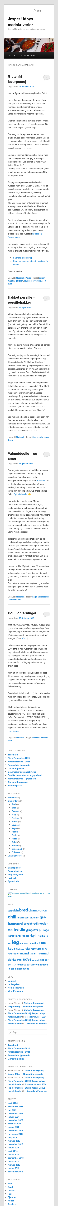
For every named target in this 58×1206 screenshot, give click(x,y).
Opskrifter (13, 800)
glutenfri (19, 280)
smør (19, 959)
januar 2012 (13, 1168)
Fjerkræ (15, 818)
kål (43, 935)
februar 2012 (14, 1164)
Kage (14, 828)
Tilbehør (16, 852)
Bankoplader (14, 867)
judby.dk (12, 877)
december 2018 (15, 1144)
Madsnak (20, 277)
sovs (46, 437)
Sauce (15, 845)
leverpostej (38, 280)
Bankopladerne (15, 871)
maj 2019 (12, 1137)
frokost (25, 917)
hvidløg (21, 929)
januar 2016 (13, 1147)
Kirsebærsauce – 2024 (19, 761)
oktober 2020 (14, 1123)
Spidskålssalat (21, 494)
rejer (27, 948)
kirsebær (25, 936)
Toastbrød (13, 754)
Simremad (17, 848)
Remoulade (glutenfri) (18, 764)
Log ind (12, 980)
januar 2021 (13, 1116)
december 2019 (15, 1130)
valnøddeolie (43, 596)
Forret (15, 821)
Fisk (14, 814)
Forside (12, 55)
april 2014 (13, 1150)
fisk (34, 437)
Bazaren (41, 480)
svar (11, 440)
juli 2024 (12, 1109)
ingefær (33, 930)
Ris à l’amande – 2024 (19, 758)
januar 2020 (13, 1126)
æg (13, 968)
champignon (38, 910)
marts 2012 (13, 1161)
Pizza (14, 838)
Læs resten (14, 730)
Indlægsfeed (14, 984)
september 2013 (16, 1157)
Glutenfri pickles (16, 768)
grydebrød (30, 923)
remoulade (37, 948)
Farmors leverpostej (22, 257)
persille (40, 437)
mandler (33, 943)
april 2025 (13, 1102)
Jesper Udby (14, 1006)
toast (14, 965)
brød (23, 910)
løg (15, 942)
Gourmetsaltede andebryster (22, 771)
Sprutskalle (13, 881)
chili (12, 917)
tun (25, 965)
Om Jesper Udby (27, 55)
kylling (36, 935)
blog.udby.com (15, 874)
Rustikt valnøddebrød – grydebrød (25, 775)
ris (45, 948)
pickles (21, 949)
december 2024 (15, 1106)
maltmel (23, 943)
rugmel (24, 953)
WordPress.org (15, 991)
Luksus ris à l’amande (35, 1023)
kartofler (13, 936)
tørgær (31, 964)
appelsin (13, 910)
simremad (41, 953)
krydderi (28, 280)
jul (40, 930)
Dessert (15, 811)
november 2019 (15, 1133)
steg (41, 959)
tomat (20, 964)
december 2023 (15, 1113)
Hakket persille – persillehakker (21, 300)
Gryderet (16, 824)
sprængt (35, 960)
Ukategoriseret (15, 855)
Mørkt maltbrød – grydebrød (22, 778)
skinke (12, 959)
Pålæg (28, 277)
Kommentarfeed (16, 987)
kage (34, 596)
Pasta (14, 835)
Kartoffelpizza (15, 785)
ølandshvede (22, 968)
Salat (14, 842)
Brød (14, 807)
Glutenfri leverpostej (17, 79)
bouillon (35, 737)
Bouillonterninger (22, 612)
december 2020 (15, 1120)
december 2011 (15, 1171)
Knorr (24, 638)
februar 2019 (14, 1140)
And (14, 804)
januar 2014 (13, 1154)
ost (16, 948)
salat (31, 954)
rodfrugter (13, 953)
